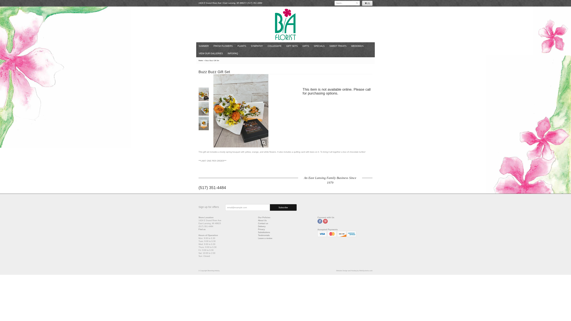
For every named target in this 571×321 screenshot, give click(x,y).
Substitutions (264, 232)
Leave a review (265, 238)
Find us (202, 229)
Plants (241, 46)
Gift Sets (292, 46)
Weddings (357, 46)
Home (201, 60)
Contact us (263, 223)
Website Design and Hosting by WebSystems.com (354, 271)
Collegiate (274, 46)
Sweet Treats (337, 46)
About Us (262, 220)
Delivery (262, 226)
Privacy (261, 229)
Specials (319, 46)
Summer (204, 46)
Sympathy (257, 46)
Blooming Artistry (285, 24)
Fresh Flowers (223, 46)
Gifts (305, 46)
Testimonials (264, 235)
